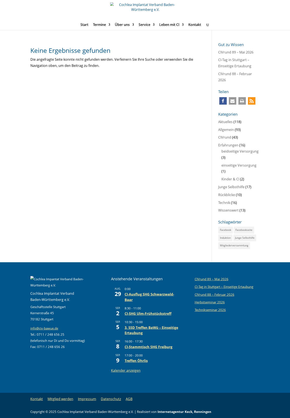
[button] (223, 101)
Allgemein (226, 129)
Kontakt (194, 25)
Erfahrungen (228, 145)
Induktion (225, 238)
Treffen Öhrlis (136, 360)
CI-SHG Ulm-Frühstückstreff (148, 313)
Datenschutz (111, 399)
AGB (129, 399)
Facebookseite (243, 230)
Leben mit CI (169, 25)
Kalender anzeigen (126, 370)
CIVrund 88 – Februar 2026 (214, 294)
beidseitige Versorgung (240, 151)
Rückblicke (226, 194)
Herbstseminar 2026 (210, 302)
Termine (99, 25)
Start (84, 25)
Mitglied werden (60, 399)
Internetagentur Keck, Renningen (184, 412)
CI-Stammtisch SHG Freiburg (148, 347)
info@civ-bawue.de (44, 328)
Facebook (225, 230)
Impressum (87, 399)
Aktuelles (225, 121)
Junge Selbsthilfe (231, 187)
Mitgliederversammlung (234, 245)
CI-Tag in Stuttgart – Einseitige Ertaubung (224, 287)
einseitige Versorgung (238, 165)
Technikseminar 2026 (210, 310)
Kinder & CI (230, 179)
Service (144, 25)
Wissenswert (228, 210)
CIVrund (224, 137)
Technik (224, 202)
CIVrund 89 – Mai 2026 (235, 52)
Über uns (122, 25)
